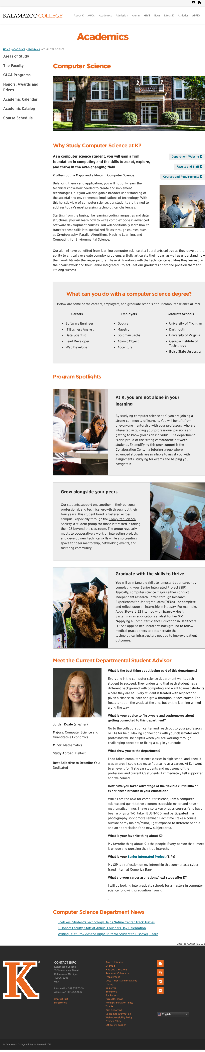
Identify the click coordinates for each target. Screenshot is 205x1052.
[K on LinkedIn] (161, 985)
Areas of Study (16, 56)
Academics (105, 15)
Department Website (186, 156)
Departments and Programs (121, 980)
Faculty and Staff (188, 166)
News (157, 15)
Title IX (109, 1006)
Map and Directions (116, 969)
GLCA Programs (17, 75)
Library (110, 984)
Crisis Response (114, 998)
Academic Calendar (20, 99)
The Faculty (13, 65)
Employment (113, 976)
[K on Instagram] (161, 976)
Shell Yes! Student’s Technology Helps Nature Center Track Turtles (106, 922)
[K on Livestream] (161, 993)
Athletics (183, 15)
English (166, 1014)
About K (79, 15)
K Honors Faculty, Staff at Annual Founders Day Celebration (102, 928)
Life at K (169, 15)
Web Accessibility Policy (119, 1017)
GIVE (147, 15)
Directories (60, 1002)
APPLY (196, 15)
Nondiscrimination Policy (119, 1002)
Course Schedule (18, 118)
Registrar (111, 987)
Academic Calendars (117, 973)
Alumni (136, 15)
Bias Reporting (114, 1010)
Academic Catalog (19, 108)
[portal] (199, 2)
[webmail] (193, 2)
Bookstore (111, 991)
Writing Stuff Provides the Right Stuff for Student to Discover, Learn (108, 934)
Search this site (114, 962)
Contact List (61, 998)
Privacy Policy (113, 1021)
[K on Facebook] (161, 967)
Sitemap (110, 965)
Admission (122, 15)
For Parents (112, 995)
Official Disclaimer (116, 1024)
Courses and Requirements (181, 176)
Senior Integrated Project (159, 587)
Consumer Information (118, 1013)
